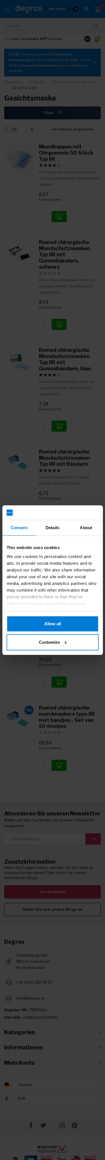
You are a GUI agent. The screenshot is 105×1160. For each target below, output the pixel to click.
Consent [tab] (19, 527)
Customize (49, 642)
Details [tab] (52, 527)
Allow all (52, 623)
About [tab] (86, 527)
